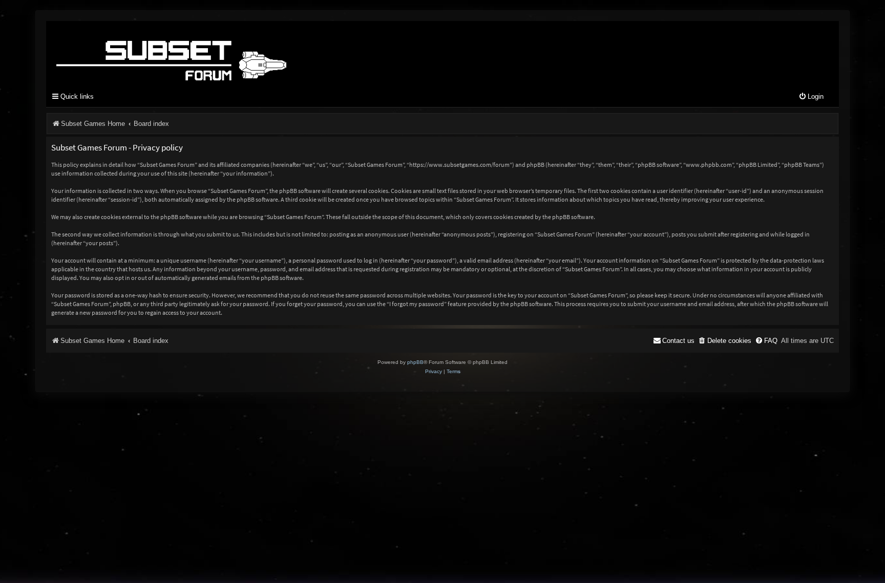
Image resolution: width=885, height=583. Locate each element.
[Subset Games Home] (235, 52)
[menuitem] (811, 97)
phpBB (415, 362)
